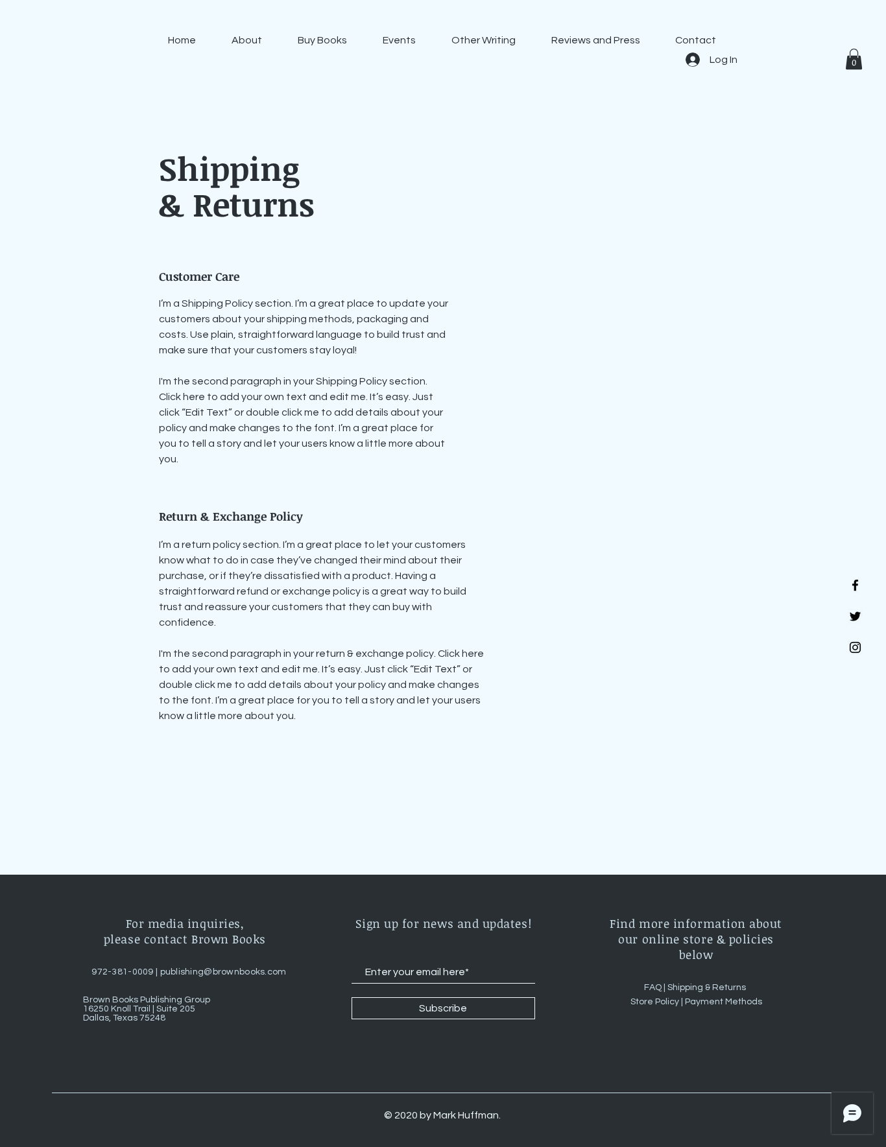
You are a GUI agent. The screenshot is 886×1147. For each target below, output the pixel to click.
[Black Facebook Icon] (855, 585)
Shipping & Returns (707, 987)
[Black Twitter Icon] (855, 616)
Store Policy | (657, 1001)
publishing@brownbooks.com (223, 971)
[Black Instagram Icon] (855, 647)
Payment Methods (723, 1001)
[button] (854, 59)
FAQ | (655, 987)
